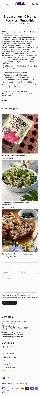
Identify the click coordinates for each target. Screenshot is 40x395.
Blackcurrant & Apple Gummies (13, 155)
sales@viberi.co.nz (15, 337)
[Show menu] (3, 4)
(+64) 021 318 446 (15, 335)
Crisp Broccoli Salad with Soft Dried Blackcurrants (15, 203)
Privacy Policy (6, 295)
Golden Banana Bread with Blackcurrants (17, 254)
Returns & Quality (8, 367)
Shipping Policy (7, 364)
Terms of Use (6, 371)
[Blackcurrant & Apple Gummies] (20, 133)
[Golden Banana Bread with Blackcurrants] (20, 230)
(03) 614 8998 (17, 333)
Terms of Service (20, 295)
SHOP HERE (6, 95)
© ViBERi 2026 (7, 383)
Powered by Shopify (20, 383)
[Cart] (37, 4)
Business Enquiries (9, 357)
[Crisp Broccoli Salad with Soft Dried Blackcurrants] (20, 180)
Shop (3, 360)
